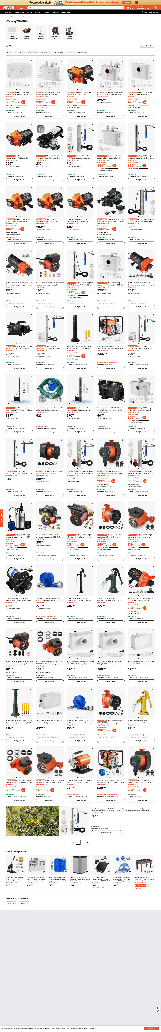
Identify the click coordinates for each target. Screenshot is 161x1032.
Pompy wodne (26, 17)
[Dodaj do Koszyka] (22, 872)
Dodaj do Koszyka (19, 116)
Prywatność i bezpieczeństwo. (89, 1028)
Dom (7, 17)
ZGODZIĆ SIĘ (151, 1028)
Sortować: (143, 46)
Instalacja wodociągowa (15, 17)
